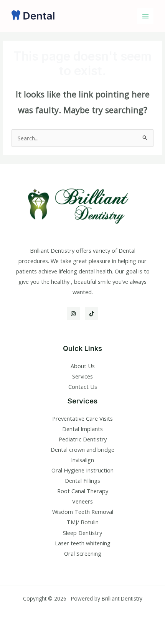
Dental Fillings (82, 480)
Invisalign (82, 460)
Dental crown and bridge (82, 449)
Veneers (82, 501)
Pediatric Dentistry (83, 439)
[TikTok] (91, 313)
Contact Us (82, 386)
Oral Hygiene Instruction (82, 470)
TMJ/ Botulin (83, 522)
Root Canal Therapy (82, 491)
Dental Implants (82, 429)
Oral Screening (82, 553)
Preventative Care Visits (82, 418)
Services (82, 376)
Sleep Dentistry (82, 533)
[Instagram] (73, 313)
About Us (83, 366)
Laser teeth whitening (83, 543)
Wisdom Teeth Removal (82, 511)
